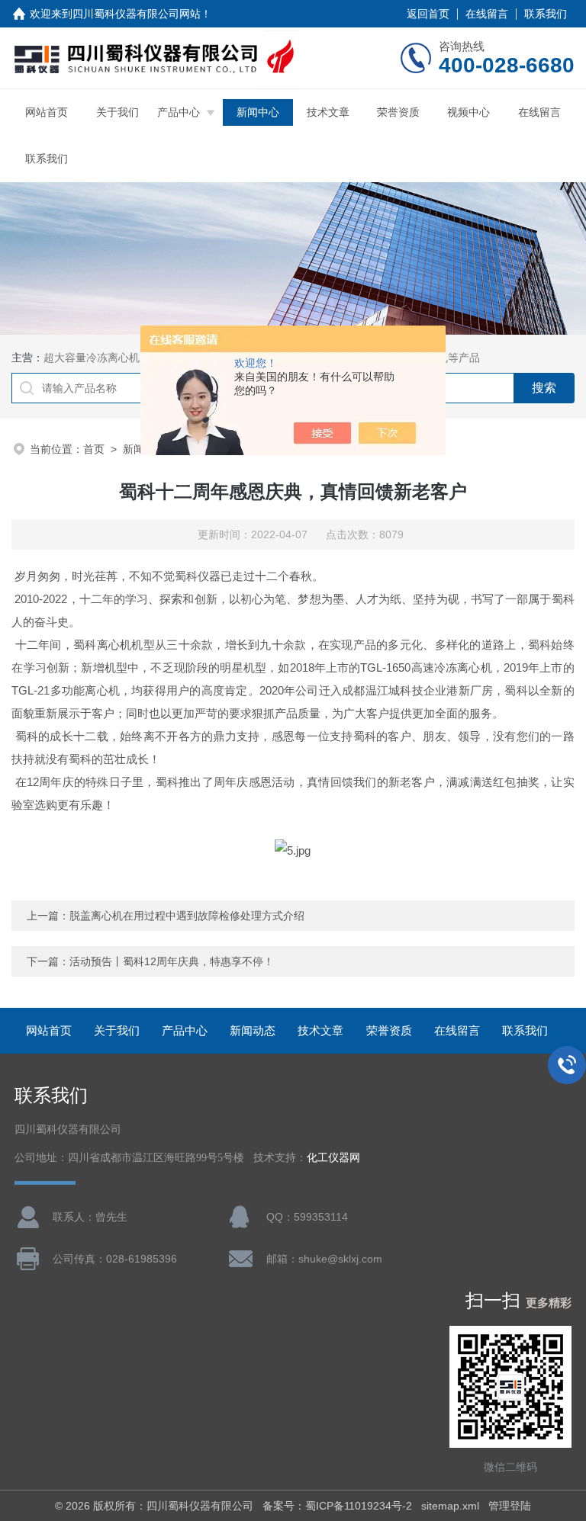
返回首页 (428, 14)
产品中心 (178, 112)
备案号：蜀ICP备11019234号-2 (337, 1506)
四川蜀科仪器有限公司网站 (136, 14)
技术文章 (328, 112)
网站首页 (46, 112)
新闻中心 (258, 112)
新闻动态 (252, 1030)
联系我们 (545, 14)
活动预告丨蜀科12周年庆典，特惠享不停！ (171, 961)
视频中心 (468, 112)
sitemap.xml (450, 1506)
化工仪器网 (333, 1157)
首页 (94, 449)
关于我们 (117, 112)
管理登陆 (509, 1506)
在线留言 (486, 14)
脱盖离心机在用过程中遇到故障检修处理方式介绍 (186, 916)
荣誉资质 (398, 112)
